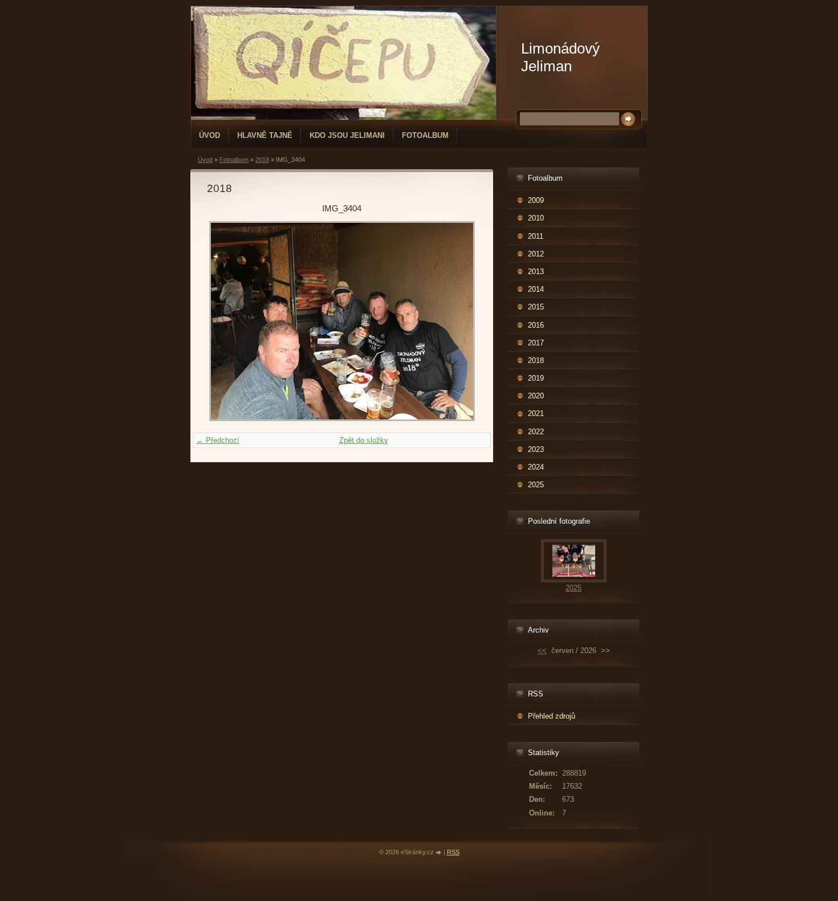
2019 (536, 378)
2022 (536, 431)
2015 (536, 307)
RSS (453, 852)
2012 (536, 254)
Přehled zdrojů (551, 716)
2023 (536, 449)
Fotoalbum (425, 135)
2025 (536, 484)
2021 (536, 413)
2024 (536, 467)
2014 (536, 289)
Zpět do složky (363, 440)
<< (542, 650)
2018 (262, 159)
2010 (536, 218)
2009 (536, 200)
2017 (536, 343)
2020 (536, 396)
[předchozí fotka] (225, 321)
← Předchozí (217, 440)
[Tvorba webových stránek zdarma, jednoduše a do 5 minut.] (440, 852)
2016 (536, 325)
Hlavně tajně (264, 135)
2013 (536, 271)
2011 (535, 236)
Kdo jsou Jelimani (347, 135)
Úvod (209, 135)
